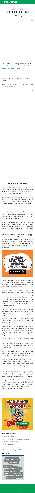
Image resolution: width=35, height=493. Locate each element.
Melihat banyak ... (16, 475)
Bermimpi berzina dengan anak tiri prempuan (15, 450)
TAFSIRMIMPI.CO (10, 2)
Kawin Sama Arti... (10, 460)
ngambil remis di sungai (9, 436)
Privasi (11, 490)
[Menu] (2, 2)
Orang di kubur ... (14, 473)
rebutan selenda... (15, 469)
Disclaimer (22, 490)
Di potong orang (11, 458)
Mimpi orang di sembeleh (10, 444)
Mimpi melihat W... (8, 464)
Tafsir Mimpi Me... (11, 476)
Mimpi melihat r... (15, 464)
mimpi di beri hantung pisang (11, 447)
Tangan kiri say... (16, 459)
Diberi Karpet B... (13, 477)
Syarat (16, 490)
